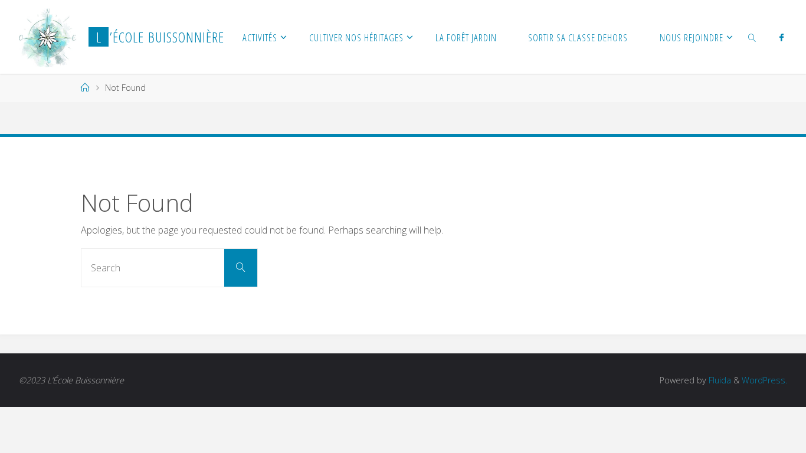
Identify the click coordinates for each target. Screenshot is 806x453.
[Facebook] (780, 37)
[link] (752, 37)
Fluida (718, 380)
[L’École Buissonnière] (47, 36)
